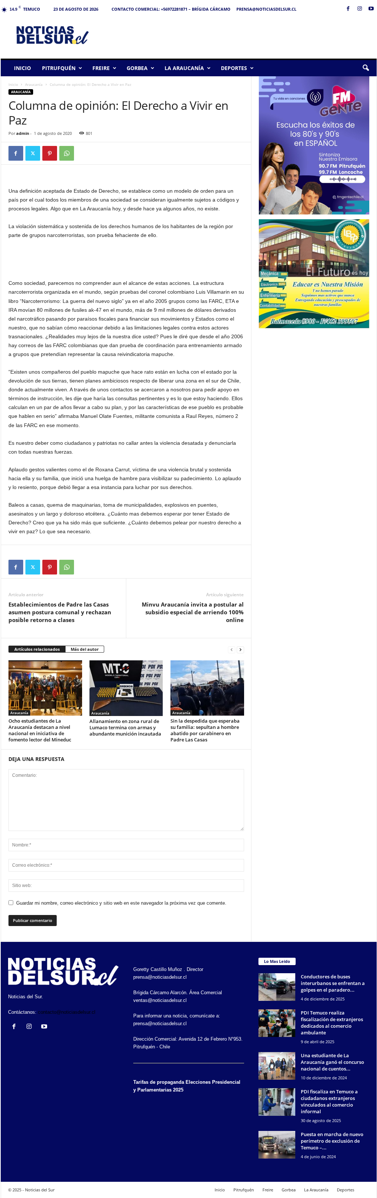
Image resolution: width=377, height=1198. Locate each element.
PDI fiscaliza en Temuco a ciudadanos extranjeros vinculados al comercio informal (329, 1101)
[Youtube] (371, 9)
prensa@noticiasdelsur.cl (266, 9)
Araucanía (34, 84)
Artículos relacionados (37, 649)
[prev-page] (231, 649)
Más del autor (85, 649)
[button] (365, 68)
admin (22, 133)
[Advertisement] (243, 34)
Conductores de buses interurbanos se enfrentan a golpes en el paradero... (333, 983)
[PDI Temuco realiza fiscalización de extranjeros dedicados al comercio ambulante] (276, 1023)
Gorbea (137, 67)
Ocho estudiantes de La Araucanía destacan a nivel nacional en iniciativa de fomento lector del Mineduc (39, 730)
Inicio (22, 67)
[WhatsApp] (66, 153)
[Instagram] (359, 9)
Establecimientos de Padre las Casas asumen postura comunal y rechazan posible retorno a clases (59, 612)
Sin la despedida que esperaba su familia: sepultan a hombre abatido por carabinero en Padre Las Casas (205, 730)
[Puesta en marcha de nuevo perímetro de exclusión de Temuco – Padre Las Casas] (276, 1145)
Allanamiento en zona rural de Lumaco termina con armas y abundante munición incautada (125, 727)
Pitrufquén (58, 67)
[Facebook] (348, 9)
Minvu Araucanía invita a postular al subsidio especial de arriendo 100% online (193, 612)
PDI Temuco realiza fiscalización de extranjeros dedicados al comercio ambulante (332, 1022)
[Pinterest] (49, 153)
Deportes (234, 67)
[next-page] (240, 649)
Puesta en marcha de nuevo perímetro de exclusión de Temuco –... (332, 1141)
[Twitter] (32, 153)
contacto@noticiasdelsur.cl (66, 1012)
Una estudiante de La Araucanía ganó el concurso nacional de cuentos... (332, 1062)
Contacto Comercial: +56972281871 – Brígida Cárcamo (171, 9)
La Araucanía (184, 67)
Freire (101, 67)
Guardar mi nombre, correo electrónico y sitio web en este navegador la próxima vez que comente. (121, 903)
